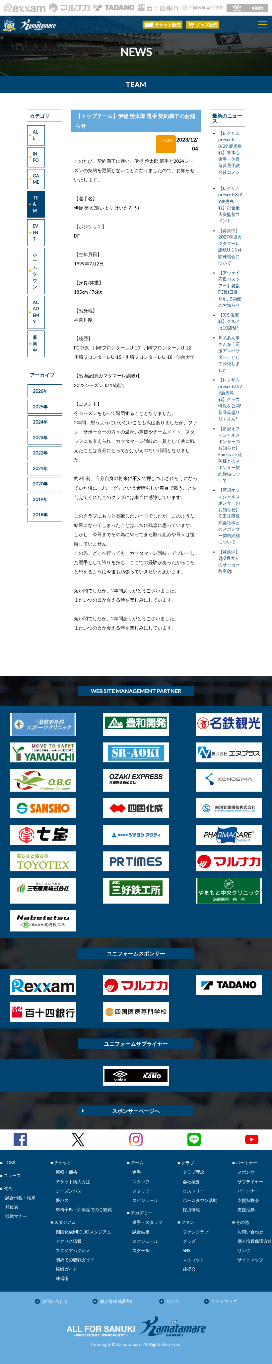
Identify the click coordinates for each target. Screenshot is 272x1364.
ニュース (12, 1175)
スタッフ (141, 1181)
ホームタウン (35, 271)
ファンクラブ (196, 1231)
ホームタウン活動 (200, 1200)
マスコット (193, 1259)
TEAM (35, 204)
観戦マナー (16, 1216)
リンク (244, 1250)
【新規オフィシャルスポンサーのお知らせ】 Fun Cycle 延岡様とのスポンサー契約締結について (230, 454)
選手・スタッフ (147, 1222)
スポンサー (248, 1172)
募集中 (35, 344)
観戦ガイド (66, 1269)
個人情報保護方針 (255, 1241)
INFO (36, 157)
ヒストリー (193, 1191)
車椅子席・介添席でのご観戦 (84, 1209)
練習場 (62, 1278)
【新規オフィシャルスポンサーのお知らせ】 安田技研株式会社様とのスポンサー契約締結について (229, 515)
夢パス (62, 1200)
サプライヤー (250, 1181)
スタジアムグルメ (73, 1250)
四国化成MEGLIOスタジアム (83, 1231)
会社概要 (191, 1181)
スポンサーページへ (136, 1111)
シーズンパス (69, 1191)
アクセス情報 (69, 1241)
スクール (141, 1250)
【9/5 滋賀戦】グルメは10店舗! (229, 321)
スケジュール (145, 1200)
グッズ (189, 1241)
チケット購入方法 (73, 1181)
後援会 (189, 1269)
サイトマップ (250, 1259)
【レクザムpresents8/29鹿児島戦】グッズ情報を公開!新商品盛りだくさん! (230, 399)
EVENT (35, 232)
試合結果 (141, 1231)
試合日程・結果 (20, 1197)
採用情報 (191, 1209)
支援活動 (246, 1209)
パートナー (248, 1191)
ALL (35, 135)
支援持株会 (248, 1200)
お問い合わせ (250, 1231)
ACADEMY (36, 312)
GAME (36, 179)
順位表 (11, 1207)
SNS (186, 1250)
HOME (10, 1162)
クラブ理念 (193, 1172)
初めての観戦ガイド (75, 1259)
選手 (136, 1172)
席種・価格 (66, 1172)
